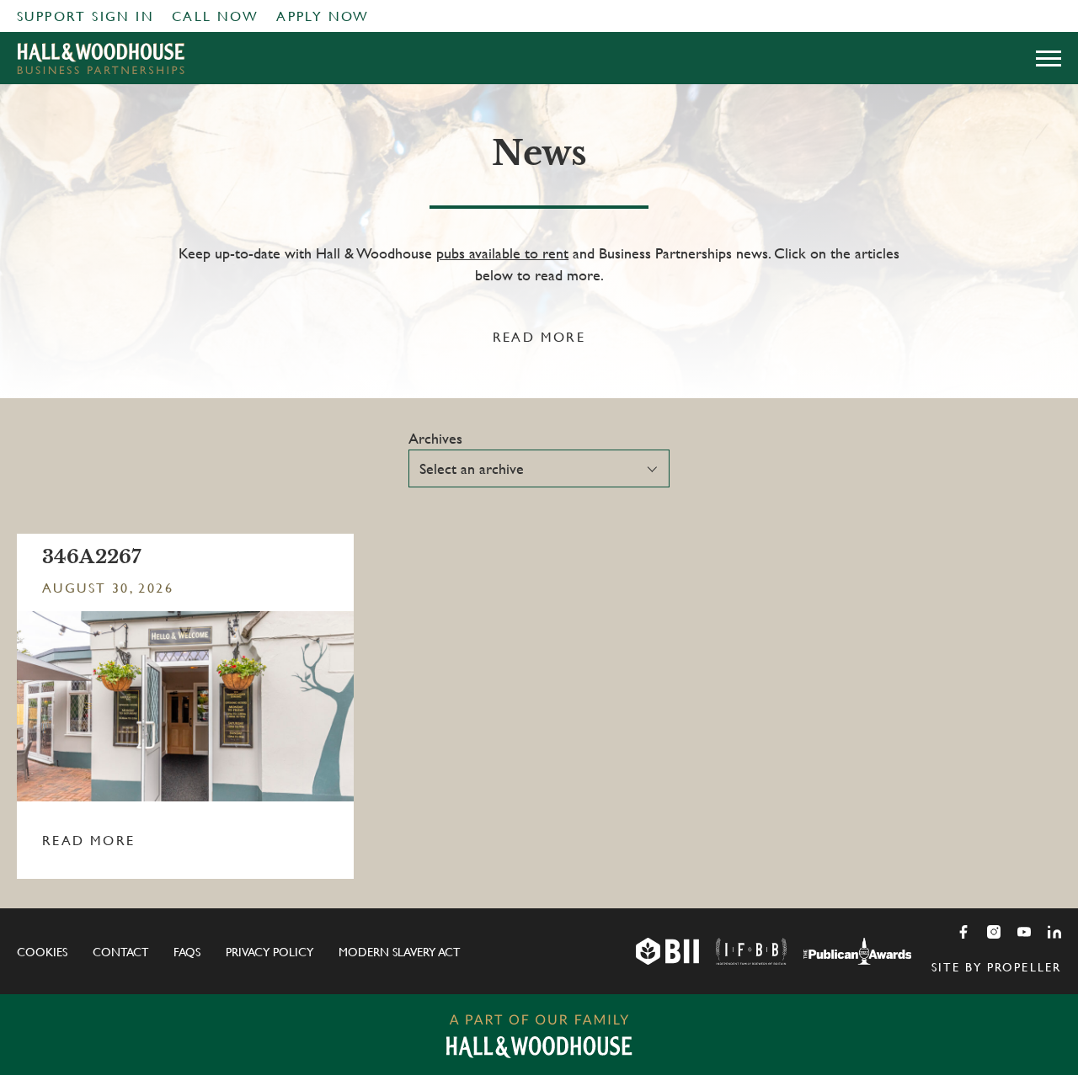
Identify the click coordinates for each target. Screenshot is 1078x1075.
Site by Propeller (996, 967)
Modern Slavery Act (399, 952)
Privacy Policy (269, 952)
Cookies (42, 952)
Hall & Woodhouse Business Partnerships (101, 58)
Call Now (215, 16)
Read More (89, 841)
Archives (435, 438)
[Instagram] (994, 932)
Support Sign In (85, 16)
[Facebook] (963, 932)
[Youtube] (1024, 932)
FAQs (186, 952)
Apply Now (323, 16)
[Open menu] (1048, 58)
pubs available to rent (502, 253)
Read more (539, 337)
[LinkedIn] (1054, 932)
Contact (120, 952)
